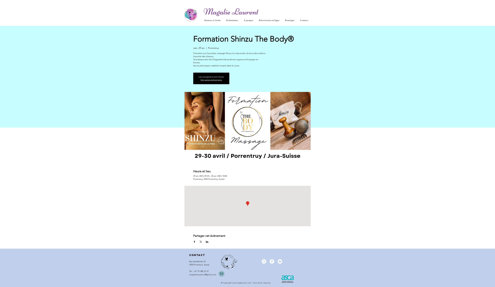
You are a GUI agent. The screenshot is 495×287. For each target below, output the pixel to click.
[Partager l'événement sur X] (201, 242)
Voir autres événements (211, 80)
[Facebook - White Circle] (272, 261)
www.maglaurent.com (241, 283)
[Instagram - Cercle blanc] (264, 261)
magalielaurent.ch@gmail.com (202, 274)
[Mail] (221, 274)
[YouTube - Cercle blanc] (280, 261)
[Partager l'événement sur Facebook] (194, 242)
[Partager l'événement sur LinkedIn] (207, 242)
